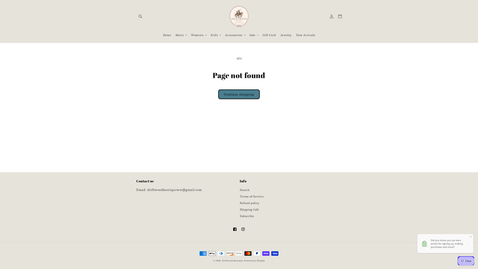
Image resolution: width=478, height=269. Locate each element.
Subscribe (247, 216)
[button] (140, 16)
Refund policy (250, 203)
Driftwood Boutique (232, 260)
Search (245, 190)
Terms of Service (252, 196)
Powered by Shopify (254, 260)
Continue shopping (239, 94)
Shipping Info (249, 209)
